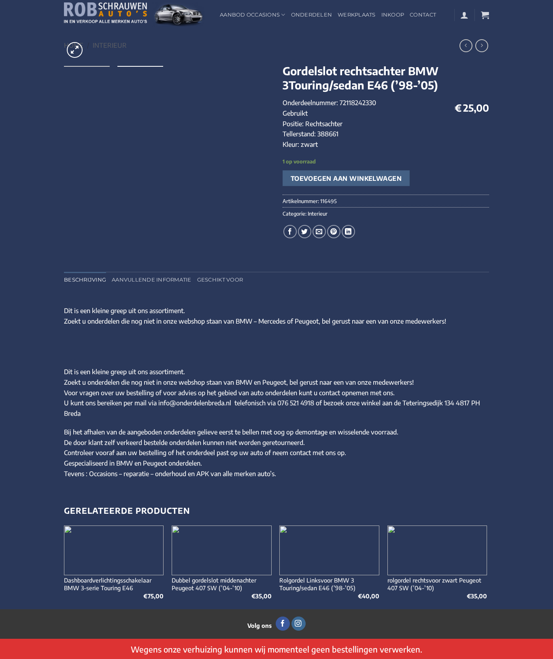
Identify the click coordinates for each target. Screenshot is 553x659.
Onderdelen (311, 15)
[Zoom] (75, 50)
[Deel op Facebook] (290, 231)
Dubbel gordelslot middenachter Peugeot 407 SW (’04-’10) (214, 583)
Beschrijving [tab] (85, 280)
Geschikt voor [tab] (220, 280)
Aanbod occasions (250, 15)
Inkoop (392, 15)
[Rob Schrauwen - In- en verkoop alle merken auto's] (136, 15)
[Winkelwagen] (485, 15)
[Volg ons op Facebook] (283, 624)
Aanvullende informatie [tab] (151, 280)
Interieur (110, 45)
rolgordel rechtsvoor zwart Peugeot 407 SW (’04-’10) (434, 583)
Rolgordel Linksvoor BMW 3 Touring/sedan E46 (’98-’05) (317, 583)
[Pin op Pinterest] (333, 231)
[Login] (464, 15)
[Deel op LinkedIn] (348, 231)
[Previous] (64, 566)
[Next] (487, 566)
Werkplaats (357, 15)
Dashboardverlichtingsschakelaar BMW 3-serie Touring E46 (107, 583)
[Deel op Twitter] (304, 231)
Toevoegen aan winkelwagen (346, 178)
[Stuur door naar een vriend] (319, 231)
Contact (423, 15)
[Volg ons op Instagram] (298, 624)
